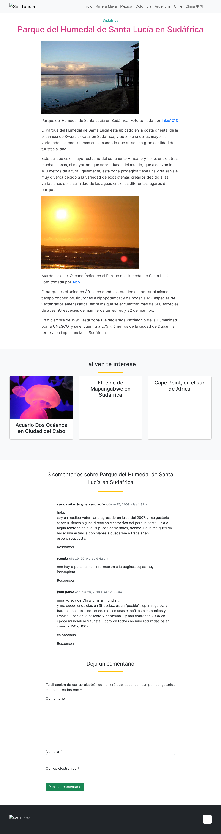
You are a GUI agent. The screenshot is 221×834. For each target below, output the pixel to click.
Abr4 (77, 282)
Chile (178, 6)
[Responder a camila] (75, 580)
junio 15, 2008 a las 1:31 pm (129, 504)
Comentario (55, 698)
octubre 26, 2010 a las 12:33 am (98, 592)
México (126, 6)
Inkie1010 (170, 120)
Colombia (143, 6)
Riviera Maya (106, 6)
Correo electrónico (62, 768)
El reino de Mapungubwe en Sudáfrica (110, 389)
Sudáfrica (110, 20)
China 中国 (194, 6)
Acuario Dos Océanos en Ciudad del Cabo (41, 428)
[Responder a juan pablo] (75, 643)
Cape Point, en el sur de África (179, 386)
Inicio (88, 6)
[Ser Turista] (22, 6)
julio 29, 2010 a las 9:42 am (88, 558)
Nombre (54, 751)
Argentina (162, 6)
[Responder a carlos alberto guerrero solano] (75, 547)
